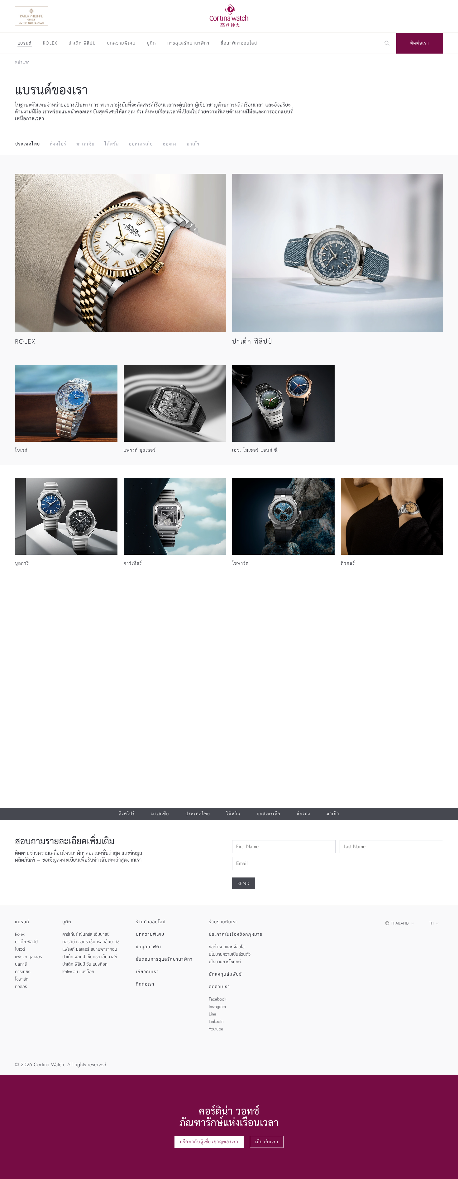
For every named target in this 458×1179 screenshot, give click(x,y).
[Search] (387, 43)
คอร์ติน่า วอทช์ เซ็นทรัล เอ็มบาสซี (91, 942)
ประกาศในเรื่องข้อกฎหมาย (236, 934)
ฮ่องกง (170, 144)
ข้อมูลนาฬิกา (149, 947)
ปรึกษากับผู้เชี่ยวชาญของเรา (209, 1142)
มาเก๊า (193, 144)
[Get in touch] (446, 1167)
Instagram (217, 1007)
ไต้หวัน (112, 144)
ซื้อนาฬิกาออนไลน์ (239, 43)
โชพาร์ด (21, 979)
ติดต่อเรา (419, 43)
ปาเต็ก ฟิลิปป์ (82, 43)
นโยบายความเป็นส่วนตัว (229, 954)
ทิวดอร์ (21, 987)
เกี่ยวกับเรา (147, 972)
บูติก (151, 43)
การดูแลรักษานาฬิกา (188, 43)
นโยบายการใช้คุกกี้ (225, 962)
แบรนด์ (24, 43)
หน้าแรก (22, 62)
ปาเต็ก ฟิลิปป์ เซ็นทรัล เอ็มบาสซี (89, 957)
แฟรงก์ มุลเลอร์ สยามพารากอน (89, 949)
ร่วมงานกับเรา (223, 922)
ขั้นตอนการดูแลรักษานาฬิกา (164, 959)
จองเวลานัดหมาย (335, 684)
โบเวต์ (20, 949)
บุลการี (21, 964)
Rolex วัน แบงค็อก (78, 972)
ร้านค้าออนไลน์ (151, 922)
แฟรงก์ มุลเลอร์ (28, 957)
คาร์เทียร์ (22, 972)
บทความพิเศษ (121, 43)
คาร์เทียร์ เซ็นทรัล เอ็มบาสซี (86, 934)
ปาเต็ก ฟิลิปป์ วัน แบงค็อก (84, 964)
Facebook (217, 999)
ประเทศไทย (27, 144)
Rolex (50, 43)
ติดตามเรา (219, 987)
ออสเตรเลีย (141, 144)
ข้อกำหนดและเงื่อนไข (227, 947)
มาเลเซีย (85, 144)
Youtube (216, 1029)
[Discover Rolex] (410, 16)
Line (212, 1014)
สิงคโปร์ (58, 144)
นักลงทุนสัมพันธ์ (225, 974)
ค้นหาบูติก (380, 684)
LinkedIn (216, 1022)
